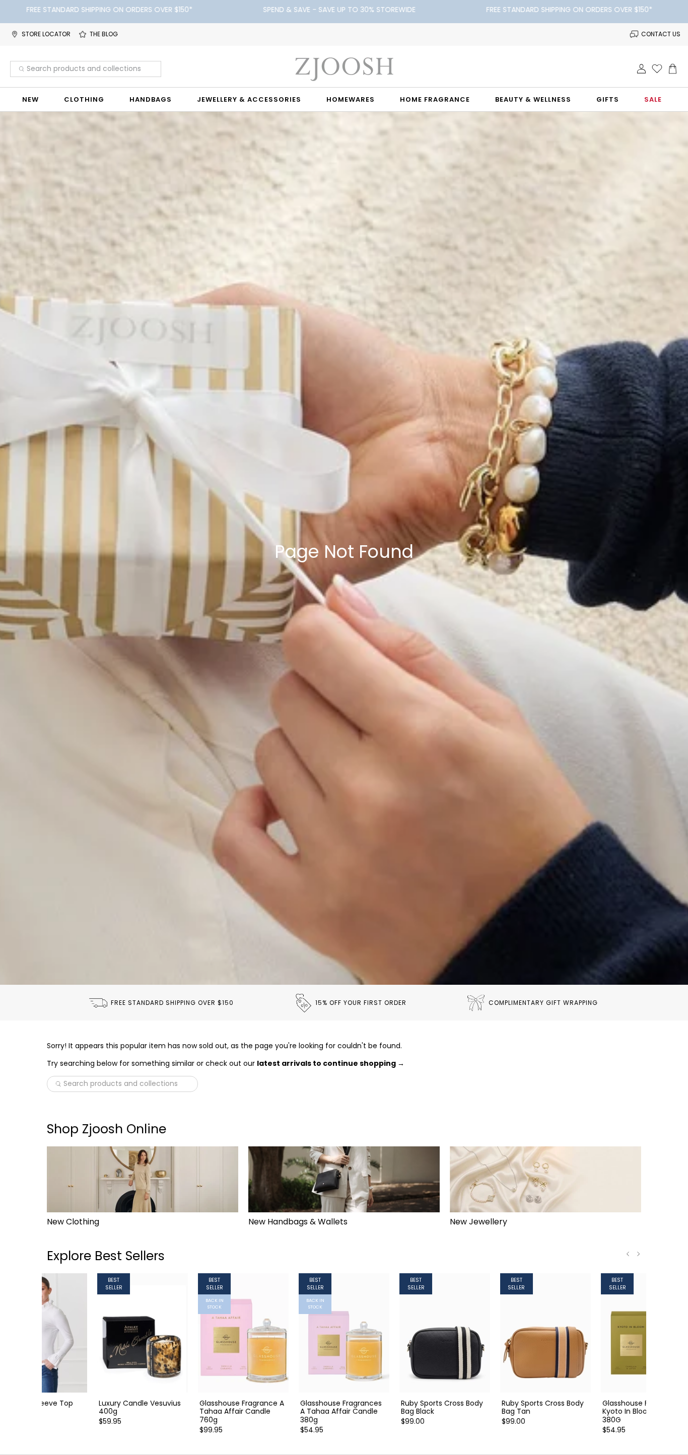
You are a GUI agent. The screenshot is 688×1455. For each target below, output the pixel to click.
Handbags (150, 99)
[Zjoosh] (344, 69)
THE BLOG (104, 34)
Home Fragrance (435, 99)
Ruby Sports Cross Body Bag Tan (543, 1407)
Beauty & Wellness (533, 99)
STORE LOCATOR (46, 34)
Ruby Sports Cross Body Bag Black (442, 1407)
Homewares (350, 99)
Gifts (607, 99)
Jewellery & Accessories (249, 99)
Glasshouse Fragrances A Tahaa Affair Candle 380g (341, 1411)
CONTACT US (660, 34)
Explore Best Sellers (106, 1256)
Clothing (84, 99)
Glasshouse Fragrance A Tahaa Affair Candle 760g (241, 1411)
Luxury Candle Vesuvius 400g (140, 1407)
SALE (653, 99)
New (30, 99)
